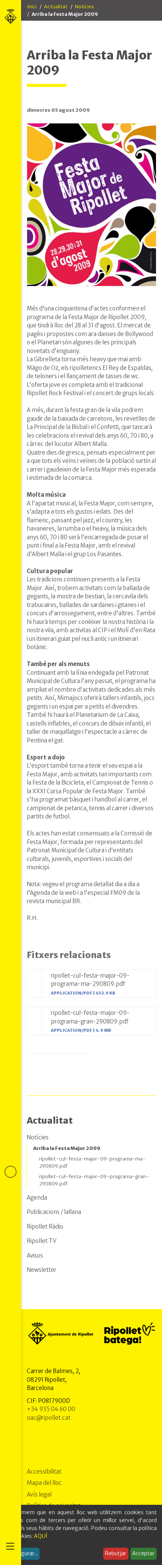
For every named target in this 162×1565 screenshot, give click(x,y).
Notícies (84, 6)
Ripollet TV (42, 1240)
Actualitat (55, 6)
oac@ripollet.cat (48, 1417)
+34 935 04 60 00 (51, 1409)
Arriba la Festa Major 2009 (66, 1148)
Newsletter (42, 1269)
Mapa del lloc (44, 1482)
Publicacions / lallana (54, 1211)
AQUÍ (40, 1536)
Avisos (35, 1255)
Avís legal (39, 1494)
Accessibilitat (44, 1471)
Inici (32, 6)
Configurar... (23, 1553)
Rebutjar (115, 1553)
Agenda (37, 1197)
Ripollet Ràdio (45, 1226)
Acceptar (143, 1553)
